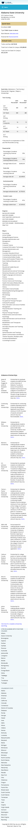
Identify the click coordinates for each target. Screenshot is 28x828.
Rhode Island (5, 790)
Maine (3, 743)
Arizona (3, 698)
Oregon (3, 782)
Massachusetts (5, 738)
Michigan (4, 745)
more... (18, 398)
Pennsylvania (5, 785)
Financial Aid (4, 91)
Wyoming (4, 820)
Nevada (3, 772)
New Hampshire (6, 765)
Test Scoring (20, 89)
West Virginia (5, 817)
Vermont (3, 810)
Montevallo (4, 663)
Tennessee (4, 797)
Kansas (3, 730)
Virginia (3, 805)
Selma (3, 673)
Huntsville (4, 651)
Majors (18, 91)
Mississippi (4, 753)
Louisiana (4, 735)
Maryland (4, 740)
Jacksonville (4, 653)
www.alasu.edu (14, 33)
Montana (4, 755)
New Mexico (4, 770)
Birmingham (4, 638)
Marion (3, 658)
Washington (4, 812)
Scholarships (5, 93)
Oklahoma (4, 780)
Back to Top (17, 826)
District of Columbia (7, 708)
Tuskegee (4, 683)
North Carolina (5, 758)
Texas (3, 800)
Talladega (4, 675)
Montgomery (5, 665)
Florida (3, 713)
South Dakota (5, 795)
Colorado (4, 703)
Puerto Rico (4, 787)
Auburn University (6, 636)
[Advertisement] (14, 71)
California (4, 700)
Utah (2, 802)
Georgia (3, 715)
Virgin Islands (5, 807)
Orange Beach (5, 670)
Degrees (12, 91)
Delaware (4, 710)
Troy (2, 678)
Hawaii (3, 718)
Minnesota (4, 748)
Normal (3, 668)
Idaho (3, 723)
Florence (3, 648)
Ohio (2, 777)
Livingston (4, 656)
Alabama (3, 693)
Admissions (11, 89)
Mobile (3, 660)
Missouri (3, 750)
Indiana (3, 728)
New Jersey (4, 767)
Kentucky (4, 733)
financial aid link (13, 37)
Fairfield (3, 646)
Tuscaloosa (4, 680)
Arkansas (4, 695)
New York (4, 775)
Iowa (2, 720)
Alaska (3, 690)
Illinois (3, 725)
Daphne (3, 641)
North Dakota (5, 760)
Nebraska (4, 762)
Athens (3, 633)
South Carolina (5, 792)
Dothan (3, 643)
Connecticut (4, 705)
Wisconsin (4, 815)
